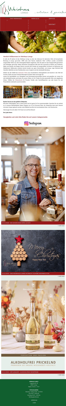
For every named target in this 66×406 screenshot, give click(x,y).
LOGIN (34, 402)
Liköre (32, 24)
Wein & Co (35, 18)
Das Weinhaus (16, 18)
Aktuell (11, 20)
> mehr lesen (61, 225)
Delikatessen (35, 27)
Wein (32, 22)
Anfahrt (52, 30)
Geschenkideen (53, 20)
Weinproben (52, 22)
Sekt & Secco (35, 20)
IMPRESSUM (34, 400)
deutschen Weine (23, 72)
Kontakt (52, 24)
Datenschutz (52, 28)
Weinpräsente (19, 80)
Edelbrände (34, 25)
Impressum (51, 26)
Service (52, 18)
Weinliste (34, 29)
